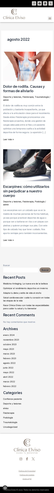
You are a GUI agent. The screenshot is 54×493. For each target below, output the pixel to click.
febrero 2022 (9, 386)
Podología (39, 201)
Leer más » (8, 139)
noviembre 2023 (11, 339)
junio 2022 (8, 367)
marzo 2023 (9, 353)
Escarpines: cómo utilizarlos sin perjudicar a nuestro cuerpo (26, 191)
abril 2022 (8, 377)
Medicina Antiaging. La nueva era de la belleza (25, 283)
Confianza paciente (12, 399)
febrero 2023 (9, 358)
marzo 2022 (9, 381)
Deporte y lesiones (12, 97)
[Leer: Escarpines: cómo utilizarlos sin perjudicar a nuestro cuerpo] (27, 165)
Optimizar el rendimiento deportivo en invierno (25, 288)
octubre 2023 (9, 344)
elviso (6, 408)
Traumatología (42, 97)
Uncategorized (10, 427)
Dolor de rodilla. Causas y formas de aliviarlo (24, 88)
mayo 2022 (8, 372)
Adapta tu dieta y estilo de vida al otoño (22, 293)
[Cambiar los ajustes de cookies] (5, 487)
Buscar (6, 265)
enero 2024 (9, 335)
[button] (50, 18)
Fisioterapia (28, 97)
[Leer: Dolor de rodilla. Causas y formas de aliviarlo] (27, 66)
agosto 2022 (9, 363)
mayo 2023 (8, 349)
